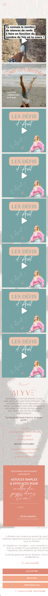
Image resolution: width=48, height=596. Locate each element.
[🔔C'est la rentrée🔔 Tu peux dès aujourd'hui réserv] (24, 85)
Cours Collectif (25, 436)
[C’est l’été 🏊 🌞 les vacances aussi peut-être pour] (24, 130)
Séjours (25, 428)
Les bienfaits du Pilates (25, 453)
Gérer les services (31, 563)
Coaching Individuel (25, 439)
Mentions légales (39, 591)
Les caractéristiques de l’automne (25, 449)
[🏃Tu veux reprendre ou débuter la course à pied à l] (24, 40)
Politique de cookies (25, 591)
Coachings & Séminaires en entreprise (25, 432)
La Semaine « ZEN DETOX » (25, 457)
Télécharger (28, 516)
